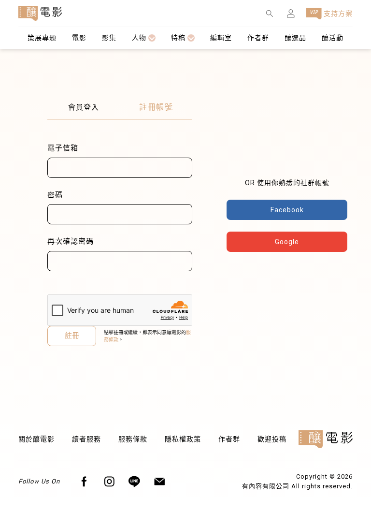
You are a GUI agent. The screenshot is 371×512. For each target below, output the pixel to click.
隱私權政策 (183, 439)
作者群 (229, 439)
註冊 (72, 335)
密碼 (55, 194)
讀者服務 (86, 439)
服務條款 (132, 439)
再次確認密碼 (70, 241)
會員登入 (83, 107)
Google (287, 242)
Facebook (287, 210)
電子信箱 (62, 148)
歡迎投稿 (271, 439)
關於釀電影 (36, 439)
